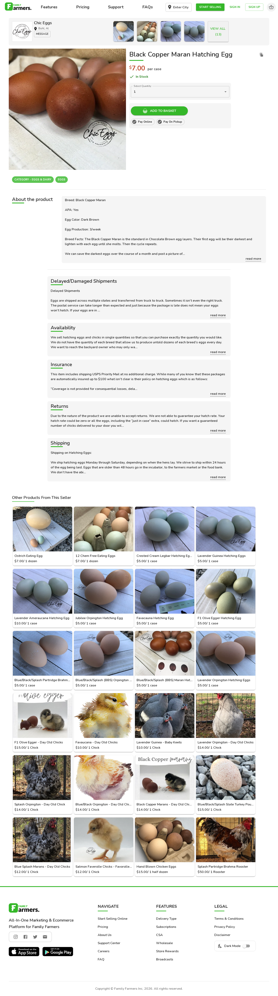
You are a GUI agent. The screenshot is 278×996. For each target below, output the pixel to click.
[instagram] (16, 937)
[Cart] (271, 7)
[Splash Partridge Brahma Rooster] (225, 839)
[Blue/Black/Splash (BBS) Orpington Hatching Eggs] (103, 653)
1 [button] (135, 91)
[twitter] (35, 937)
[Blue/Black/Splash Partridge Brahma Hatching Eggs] (42, 653)
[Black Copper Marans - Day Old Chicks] (164, 777)
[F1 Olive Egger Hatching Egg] (225, 591)
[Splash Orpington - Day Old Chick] (42, 777)
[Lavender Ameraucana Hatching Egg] (42, 591)
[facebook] (25, 937)
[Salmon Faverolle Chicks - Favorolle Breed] (103, 839)
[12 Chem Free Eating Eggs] (147, 31)
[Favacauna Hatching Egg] (164, 591)
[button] (210, 7)
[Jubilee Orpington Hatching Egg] (103, 591)
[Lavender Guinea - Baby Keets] (164, 715)
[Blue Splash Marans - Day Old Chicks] (42, 839)
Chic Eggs (43, 23)
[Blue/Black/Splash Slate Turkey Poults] (225, 777)
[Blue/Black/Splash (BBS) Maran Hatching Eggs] (164, 653)
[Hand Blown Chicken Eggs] (164, 839)
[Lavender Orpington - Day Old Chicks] (225, 715)
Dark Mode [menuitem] (232, 946)
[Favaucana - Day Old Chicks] (103, 715)
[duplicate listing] (261, 54)
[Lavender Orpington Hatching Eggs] (225, 653)
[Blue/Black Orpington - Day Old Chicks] (103, 777)
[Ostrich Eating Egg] (123, 31)
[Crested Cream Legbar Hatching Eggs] (171, 31)
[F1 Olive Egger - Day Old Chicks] (42, 715)
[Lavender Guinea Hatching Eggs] (194, 31)
